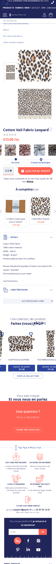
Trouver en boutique (40, 162)
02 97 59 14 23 (43, 509)
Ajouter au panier (37, 171)
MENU (5, 16)
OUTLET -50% (38, 7)
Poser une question (27, 429)
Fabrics (6, 30)
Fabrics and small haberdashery (16, 23)
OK (42, 532)
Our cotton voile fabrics (12, 36)
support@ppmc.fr (22, 509)
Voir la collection (28, 376)
